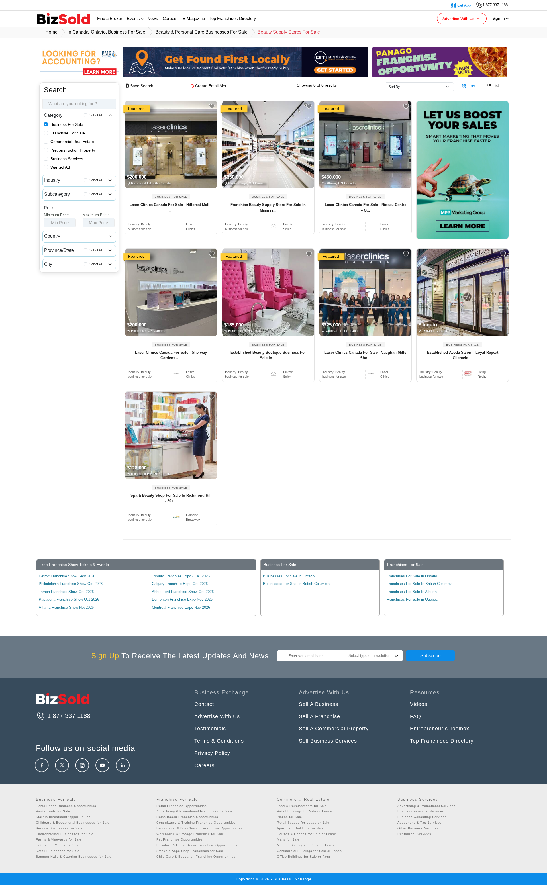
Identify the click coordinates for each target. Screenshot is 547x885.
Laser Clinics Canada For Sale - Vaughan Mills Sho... (365, 355)
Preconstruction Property (72, 150)
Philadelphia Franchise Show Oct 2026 (71, 584)
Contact (204, 704)
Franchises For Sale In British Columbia (419, 584)
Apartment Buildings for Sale (300, 828)
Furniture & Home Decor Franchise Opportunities (197, 845)
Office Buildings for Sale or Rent (303, 856)
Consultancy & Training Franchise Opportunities (196, 822)
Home (51, 32)
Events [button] (134, 18)
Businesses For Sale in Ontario (289, 576)
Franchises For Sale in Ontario (412, 576)
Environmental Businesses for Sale (64, 834)
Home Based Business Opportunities (66, 806)
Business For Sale (66, 124)
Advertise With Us (217, 716)
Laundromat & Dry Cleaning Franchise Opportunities (199, 828)
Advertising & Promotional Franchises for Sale (194, 811)
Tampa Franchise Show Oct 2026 (66, 592)
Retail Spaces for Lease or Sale (303, 822)
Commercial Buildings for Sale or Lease (309, 851)
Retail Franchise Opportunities (181, 806)
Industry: (139, 224)
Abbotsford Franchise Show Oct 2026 (183, 592)
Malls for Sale (288, 839)
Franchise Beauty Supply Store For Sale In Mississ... (268, 207)
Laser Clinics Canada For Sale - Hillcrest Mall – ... (171, 207)
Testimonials (210, 728)
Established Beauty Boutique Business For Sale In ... (268, 355)
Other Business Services (418, 828)
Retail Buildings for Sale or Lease (304, 811)
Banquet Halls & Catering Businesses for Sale (73, 856)
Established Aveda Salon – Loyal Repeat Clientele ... (462, 355)
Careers (170, 18)
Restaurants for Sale (53, 811)
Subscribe (430, 655)
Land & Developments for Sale (302, 806)
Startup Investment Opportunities (63, 817)
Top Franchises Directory (232, 18)
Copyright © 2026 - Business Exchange (273, 879)
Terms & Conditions (219, 741)
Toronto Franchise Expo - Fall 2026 (181, 576)
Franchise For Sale (67, 133)
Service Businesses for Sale (59, 828)
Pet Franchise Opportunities (179, 839)
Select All (95, 115)
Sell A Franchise (319, 716)
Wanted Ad (60, 167)
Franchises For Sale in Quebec (412, 599)
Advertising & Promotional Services (426, 806)
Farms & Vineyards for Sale (58, 839)
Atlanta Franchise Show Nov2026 (66, 607)
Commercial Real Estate (72, 141)
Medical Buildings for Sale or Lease (306, 845)
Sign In (499, 18)
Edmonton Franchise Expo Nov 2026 (182, 599)
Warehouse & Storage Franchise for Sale (190, 834)
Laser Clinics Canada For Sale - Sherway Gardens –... (171, 355)
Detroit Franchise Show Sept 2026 (67, 576)
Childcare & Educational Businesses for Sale (72, 822)
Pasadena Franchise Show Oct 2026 (69, 599)
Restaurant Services (414, 834)
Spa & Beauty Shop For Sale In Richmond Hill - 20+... (171, 498)
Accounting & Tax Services (419, 822)
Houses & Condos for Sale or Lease (306, 834)
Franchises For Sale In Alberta (412, 592)
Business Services (66, 158)
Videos (418, 704)
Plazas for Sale (289, 817)
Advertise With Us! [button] (459, 18)
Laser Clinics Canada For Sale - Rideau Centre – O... (365, 207)
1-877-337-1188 (68, 715)
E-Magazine (193, 18)
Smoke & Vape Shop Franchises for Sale (189, 851)
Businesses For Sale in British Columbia (296, 584)
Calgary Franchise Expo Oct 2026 (180, 584)
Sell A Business (318, 704)
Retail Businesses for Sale (57, 851)
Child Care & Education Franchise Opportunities (196, 856)
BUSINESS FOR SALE (171, 196)
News (152, 18)
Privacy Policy (212, 753)
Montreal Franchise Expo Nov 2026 (181, 607)
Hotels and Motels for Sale (57, 845)
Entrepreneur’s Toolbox (439, 728)
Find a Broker (109, 18)
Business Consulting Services (422, 817)
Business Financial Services (420, 811)
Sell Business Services (328, 741)
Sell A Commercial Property (334, 728)
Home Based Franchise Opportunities (187, 817)
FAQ (415, 716)
